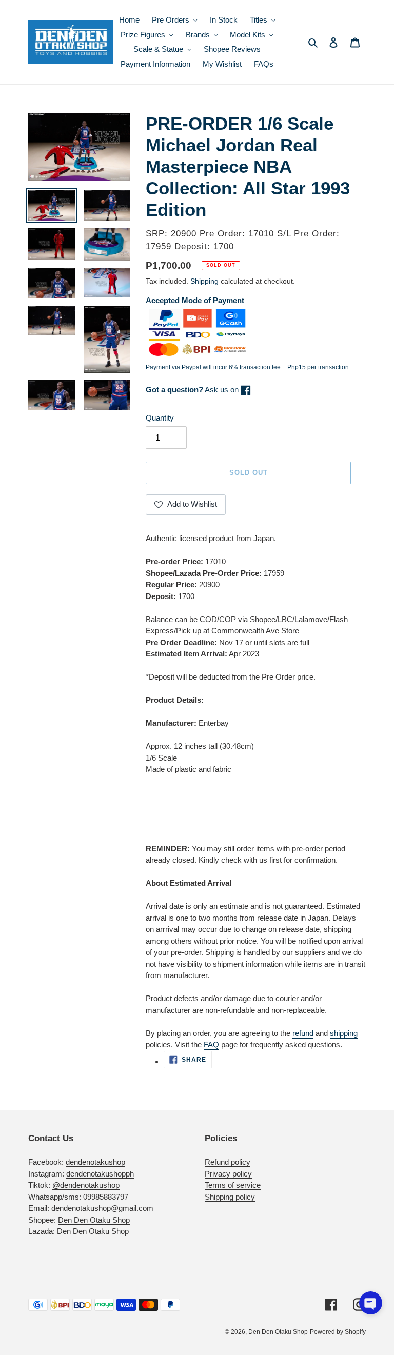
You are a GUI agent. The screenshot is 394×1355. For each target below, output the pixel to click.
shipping (344, 1033)
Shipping (204, 281)
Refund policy (227, 1162)
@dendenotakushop (86, 1185)
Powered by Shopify (338, 1332)
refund (302, 1033)
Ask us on (193, 389)
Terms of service (233, 1185)
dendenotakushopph (100, 1173)
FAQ (211, 1044)
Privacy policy (228, 1173)
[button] (370, 1302)
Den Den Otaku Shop (94, 1219)
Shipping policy (230, 1196)
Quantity (160, 417)
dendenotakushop (95, 1162)
